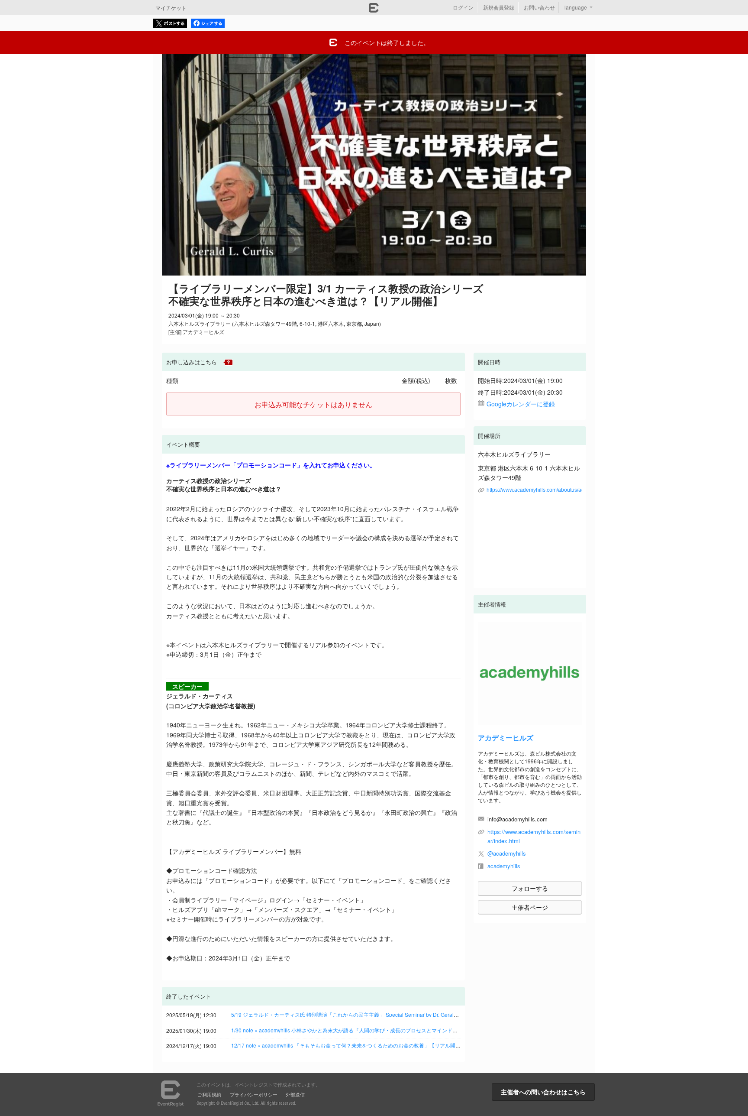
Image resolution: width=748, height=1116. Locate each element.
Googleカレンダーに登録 (521, 403)
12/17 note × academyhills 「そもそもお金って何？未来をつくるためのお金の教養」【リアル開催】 (348, 1045)
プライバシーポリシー (253, 1094)
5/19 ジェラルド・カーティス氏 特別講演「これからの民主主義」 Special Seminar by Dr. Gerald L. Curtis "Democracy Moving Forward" (389, 1014)
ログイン (463, 7)
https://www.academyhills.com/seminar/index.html (533, 836)
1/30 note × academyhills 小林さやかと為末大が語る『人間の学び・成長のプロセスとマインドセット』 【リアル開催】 (371, 1030)
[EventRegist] (374, 10)
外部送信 (295, 1094)
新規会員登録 (498, 7)
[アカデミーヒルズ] (530, 673)
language (575, 7)
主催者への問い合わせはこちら (543, 1091)
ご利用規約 (209, 1094)
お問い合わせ (539, 7)
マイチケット (171, 7)
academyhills (503, 866)
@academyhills (506, 853)
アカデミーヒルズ (505, 738)
